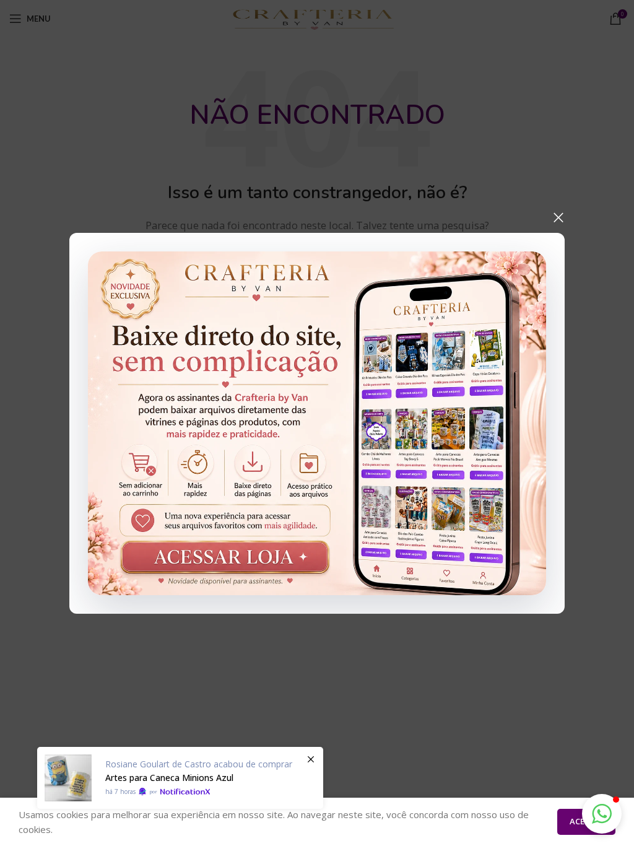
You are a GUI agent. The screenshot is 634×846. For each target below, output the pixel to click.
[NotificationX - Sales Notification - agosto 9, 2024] (180, 778)
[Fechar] (558, 217)
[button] (602, 814)
